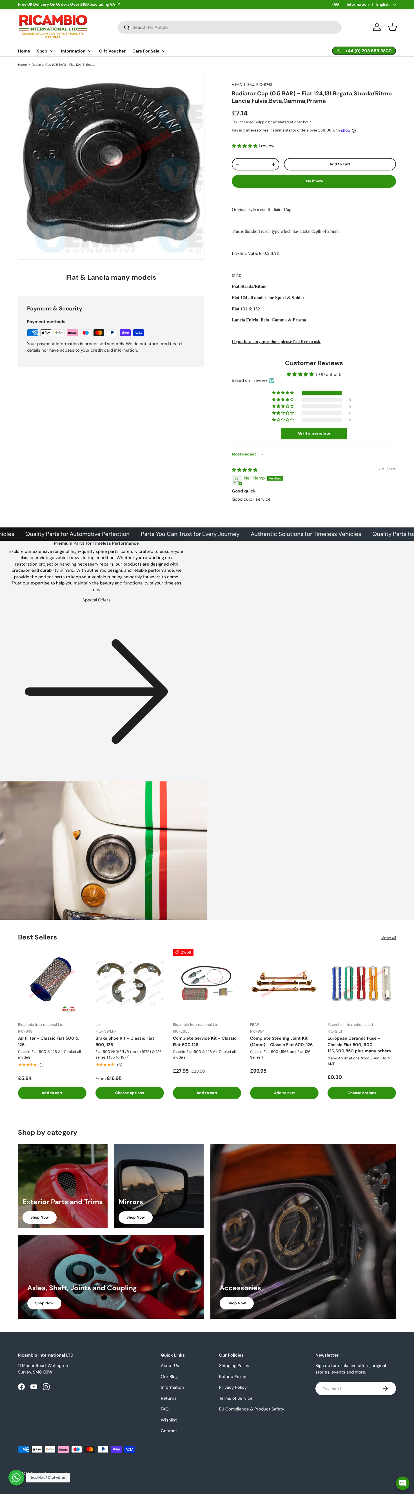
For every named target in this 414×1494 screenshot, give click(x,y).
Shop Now (39, 1217)
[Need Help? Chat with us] (16, 1478)
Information (358, 4)
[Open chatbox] (402, 1483)
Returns (169, 1398)
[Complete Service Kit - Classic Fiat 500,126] (207, 983)
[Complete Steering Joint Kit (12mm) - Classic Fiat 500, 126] (284, 983)
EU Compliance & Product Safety (251, 1409)
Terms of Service (236, 1398)
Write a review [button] (314, 434)
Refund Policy (232, 1376)
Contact (169, 1431)
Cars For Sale (145, 51)
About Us (170, 1365)
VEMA (237, 84)
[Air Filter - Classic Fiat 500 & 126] (52, 983)
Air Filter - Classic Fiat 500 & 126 (48, 1041)
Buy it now (313, 181)
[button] (392, 27)
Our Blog (169, 1376)
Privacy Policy (233, 1387)
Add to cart (340, 164)
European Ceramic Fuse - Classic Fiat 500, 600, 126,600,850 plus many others (359, 1044)
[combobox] (229, 27)
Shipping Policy (234, 1365)
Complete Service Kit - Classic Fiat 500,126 (205, 1041)
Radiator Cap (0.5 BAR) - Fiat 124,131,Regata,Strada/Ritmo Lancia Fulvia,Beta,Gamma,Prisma (63, 64)
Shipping (262, 122)
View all (388, 937)
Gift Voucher (112, 51)
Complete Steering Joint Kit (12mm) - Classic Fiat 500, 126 (281, 1041)
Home (24, 51)
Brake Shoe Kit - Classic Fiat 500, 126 (124, 1041)
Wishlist (169, 1420)
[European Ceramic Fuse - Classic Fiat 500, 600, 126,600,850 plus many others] (362, 983)
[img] (244, 470)
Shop (42, 51)
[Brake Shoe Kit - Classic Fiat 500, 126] (129, 983)
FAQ (335, 4)
